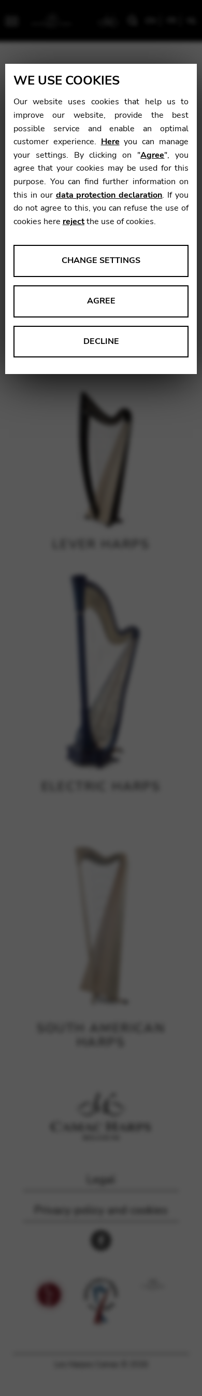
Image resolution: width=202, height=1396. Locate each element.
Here (110, 141)
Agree (152, 155)
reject (73, 221)
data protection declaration (109, 195)
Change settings (101, 260)
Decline (101, 341)
